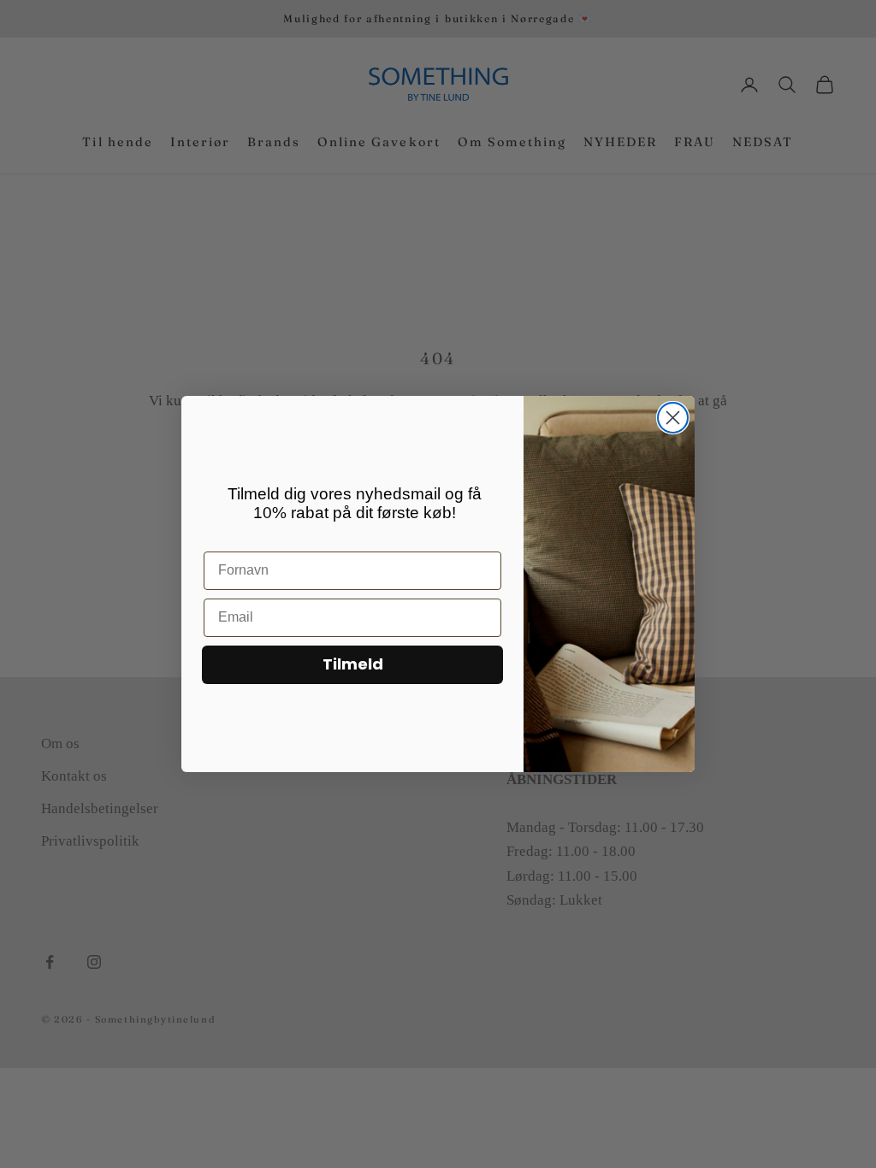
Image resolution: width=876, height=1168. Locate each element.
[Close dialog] (673, 418)
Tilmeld (353, 664)
